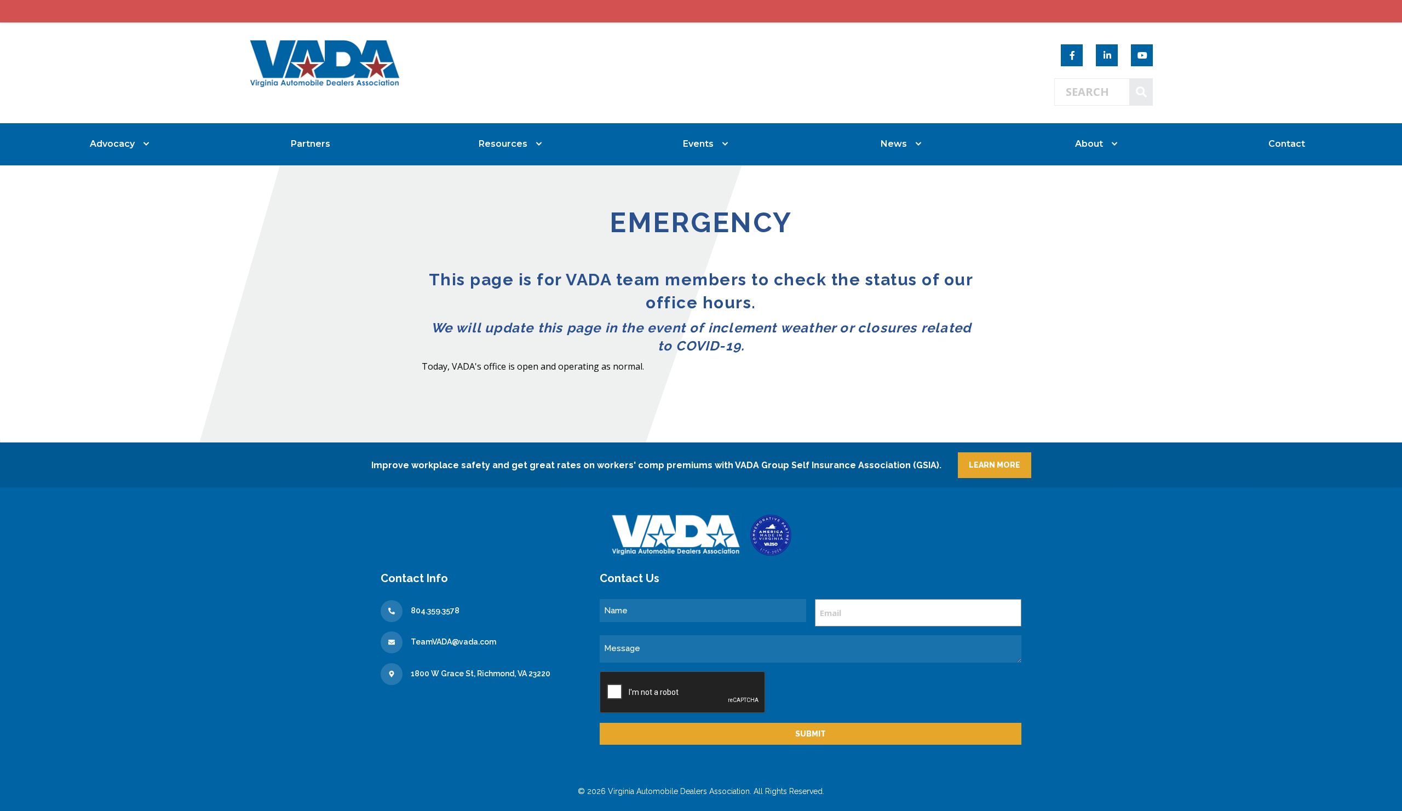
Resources (503, 144)
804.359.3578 (435, 610)
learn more (994, 465)
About (1089, 144)
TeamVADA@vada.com (453, 641)
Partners (310, 144)
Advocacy (112, 144)
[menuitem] (115, 144)
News (894, 144)
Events (698, 144)
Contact (1286, 144)
